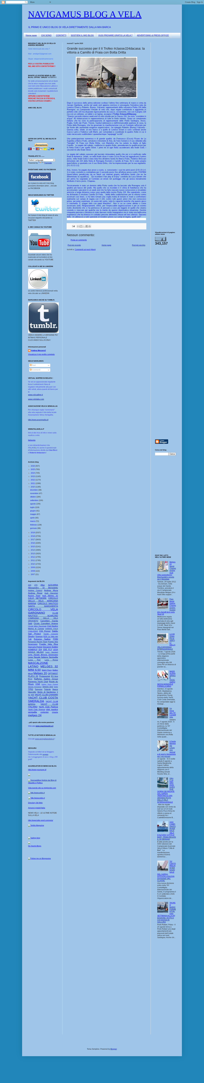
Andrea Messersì (38, 350)
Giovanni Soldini (50, 647)
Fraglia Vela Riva (48, 644)
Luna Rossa (51, 660)
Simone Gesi (47, 687)
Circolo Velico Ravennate (37, 626)
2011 (33, 560)
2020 (33, 487)
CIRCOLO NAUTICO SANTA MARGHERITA (43, 604)
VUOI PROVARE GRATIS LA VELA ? (115, 35)
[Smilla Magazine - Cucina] (36, 825)
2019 (33, 533)
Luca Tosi (34, 660)
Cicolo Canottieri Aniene (46, 623)
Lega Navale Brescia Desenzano (43, 655)
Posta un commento (79, 240)
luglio (32, 507)
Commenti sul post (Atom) (85, 249)
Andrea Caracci (35, 590)
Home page (31, 35)
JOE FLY (47, 649)
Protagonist (44, 676)
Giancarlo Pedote (35, 647)
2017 (33, 540)
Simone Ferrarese (35, 687)
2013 (33, 554)
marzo (33, 521)
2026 (33, 466)
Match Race (47, 670)
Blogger (114, 1049)
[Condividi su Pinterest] (89, 226)
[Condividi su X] (83, 226)
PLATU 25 (33, 676)
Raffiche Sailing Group (46, 679)
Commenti (36, 370)
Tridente (47, 689)
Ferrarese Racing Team (37, 642)
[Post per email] (73, 226)
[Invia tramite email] (78, 226)
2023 (33, 476)
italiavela (31, 440)
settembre (34, 500)
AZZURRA (53, 585)
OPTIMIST (53, 673)
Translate (48, 163)
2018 (33, 536)
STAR (37, 684)
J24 (40, 649)
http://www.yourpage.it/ (37, 770)
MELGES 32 (49, 666)
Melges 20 (40, 673)
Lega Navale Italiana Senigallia (43, 657)
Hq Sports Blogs (34, 846)
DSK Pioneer (45, 631)
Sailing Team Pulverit (50, 684)
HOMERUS (32, 650)
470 (35, 585)
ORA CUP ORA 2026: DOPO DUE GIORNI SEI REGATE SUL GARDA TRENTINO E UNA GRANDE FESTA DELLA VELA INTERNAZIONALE (166, 790)
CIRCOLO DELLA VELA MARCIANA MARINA (43, 601)
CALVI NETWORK (37, 598)
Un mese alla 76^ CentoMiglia (173, 712)
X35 (32, 695)
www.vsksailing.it (35, 395)
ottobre (33, 497)
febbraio (33, 525)
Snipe (56, 687)
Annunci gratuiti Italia (36, 808)
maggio (33, 514)
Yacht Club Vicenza (36, 709)
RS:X (30, 679)
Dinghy (31, 636)
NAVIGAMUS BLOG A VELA (85, 14)
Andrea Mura (51, 590)
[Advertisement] (164, 87)
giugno (33, 511)
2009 (33, 567)
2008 (33, 571)
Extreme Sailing (42, 639)
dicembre (34, 490)
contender (44, 712)
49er (42, 585)
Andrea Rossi (35, 593)
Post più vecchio (138, 245)
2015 (33, 547)
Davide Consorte (51, 634)
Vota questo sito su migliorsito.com (42, 788)
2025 (33, 469)
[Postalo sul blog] (81, 226)
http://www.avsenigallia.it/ (38, 420)
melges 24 (35, 715)
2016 (33, 543)
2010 (33, 564)
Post (34, 365)
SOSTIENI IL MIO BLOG (82, 35)
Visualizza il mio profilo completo (41, 354)
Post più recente (74, 245)
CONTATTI (61, 35)
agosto (33, 504)
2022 (33, 480)
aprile (32, 518)
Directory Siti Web (35, 803)
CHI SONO (46, 35)
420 (29, 585)
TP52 (30, 689)
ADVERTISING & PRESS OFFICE (153, 35)
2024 (33, 473)
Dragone (39, 636)
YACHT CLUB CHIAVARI (46, 694)
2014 (33, 550)
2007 (33, 574)
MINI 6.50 (34, 669)
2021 (33, 483)
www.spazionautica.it (44, 726)
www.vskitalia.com (36, 399)
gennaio (33, 528)
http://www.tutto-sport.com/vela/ (40, 820)
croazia (55, 712)
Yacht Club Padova (48, 707)
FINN (55, 639)
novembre (34, 493)
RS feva (54, 676)
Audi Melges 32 (50, 596)
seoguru (45, 754)
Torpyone (38, 689)
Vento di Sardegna (46, 692)
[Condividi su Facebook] (86, 226)
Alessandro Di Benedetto (43, 587)
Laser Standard (51, 652)
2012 (33, 557)
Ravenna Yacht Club (38, 681)
